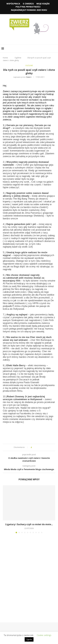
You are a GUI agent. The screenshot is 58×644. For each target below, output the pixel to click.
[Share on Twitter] (39, 447)
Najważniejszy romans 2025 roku (29, 10)
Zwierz (28, 77)
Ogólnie (18, 57)
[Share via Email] (44, 447)
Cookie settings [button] (44, 635)
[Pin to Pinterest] (42, 447)
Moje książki (43, 3)
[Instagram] (27, 39)
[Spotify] (35, 39)
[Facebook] (23, 39)
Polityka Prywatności (28, 6)
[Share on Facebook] (36, 447)
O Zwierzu (28, 3)
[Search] (55, 48)
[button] (5, 509)
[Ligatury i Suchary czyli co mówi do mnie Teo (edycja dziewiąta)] (29, 502)
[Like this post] (33, 447)
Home (5, 57)
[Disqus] (29, 573)
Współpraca (13, 3)
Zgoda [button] (29, 639)
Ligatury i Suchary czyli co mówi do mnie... (29, 524)
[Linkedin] (31, 39)
